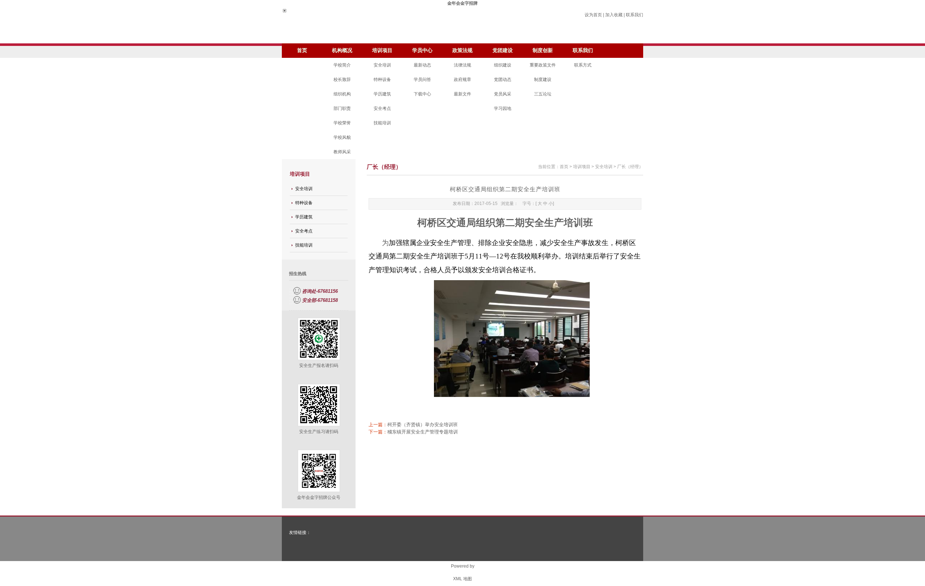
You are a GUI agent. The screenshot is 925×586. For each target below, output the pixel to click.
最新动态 (422, 65)
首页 (302, 50)
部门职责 (342, 108)
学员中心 (422, 50)
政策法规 (462, 50)
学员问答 (422, 79)
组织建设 (502, 65)
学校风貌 (342, 137)
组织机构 (342, 94)
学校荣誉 (342, 122)
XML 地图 (462, 578)
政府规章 (462, 79)
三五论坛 (542, 94)
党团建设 (502, 50)
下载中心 (422, 94)
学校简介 (342, 65)
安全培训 (382, 65)
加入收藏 (614, 14)
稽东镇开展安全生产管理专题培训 (422, 432)
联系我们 (634, 14)
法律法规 (462, 65)
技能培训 (382, 122)
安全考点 (382, 108)
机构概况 (342, 50)
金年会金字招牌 (462, 3)
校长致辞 (342, 79)
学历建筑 (382, 94)
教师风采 (342, 151)
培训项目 (382, 50)
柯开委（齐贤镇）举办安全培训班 (422, 424)
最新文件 (462, 94)
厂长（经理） (630, 166)
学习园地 (502, 108)
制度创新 (543, 50)
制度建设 (542, 79)
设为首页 (593, 14)
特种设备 (382, 79)
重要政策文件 (543, 65)
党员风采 (502, 94)
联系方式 (582, 65)
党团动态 (502, 79)
